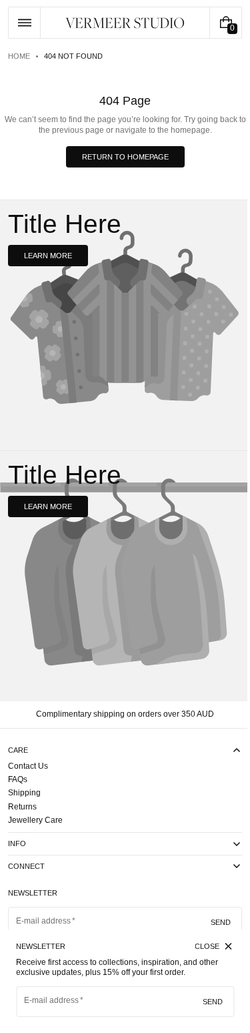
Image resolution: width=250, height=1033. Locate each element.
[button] (24, 22)
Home (19, 56)
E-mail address (51, 1000)
